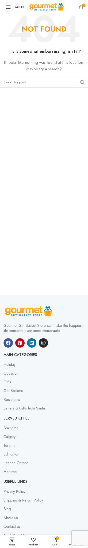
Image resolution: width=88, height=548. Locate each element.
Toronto (9, 445)
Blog (7, 509)
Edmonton (11, 454)
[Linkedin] (31, 343)
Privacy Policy (14, 491)
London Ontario (16, 463)
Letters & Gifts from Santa (24, 408)
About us (11, 517)
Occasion (11, 373)
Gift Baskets (13, 390)
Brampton (11, 428)
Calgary (9, 436)
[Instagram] (43, 343)
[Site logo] (47, 6)
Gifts (7, 382)
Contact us (12, 526)
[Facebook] (8, 343)
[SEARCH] (82, 82)
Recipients (12, 399)
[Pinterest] (20, 343)
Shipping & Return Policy (23, 500)
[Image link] (29, 311)
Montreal (10, 471)
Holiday (9, 364)
